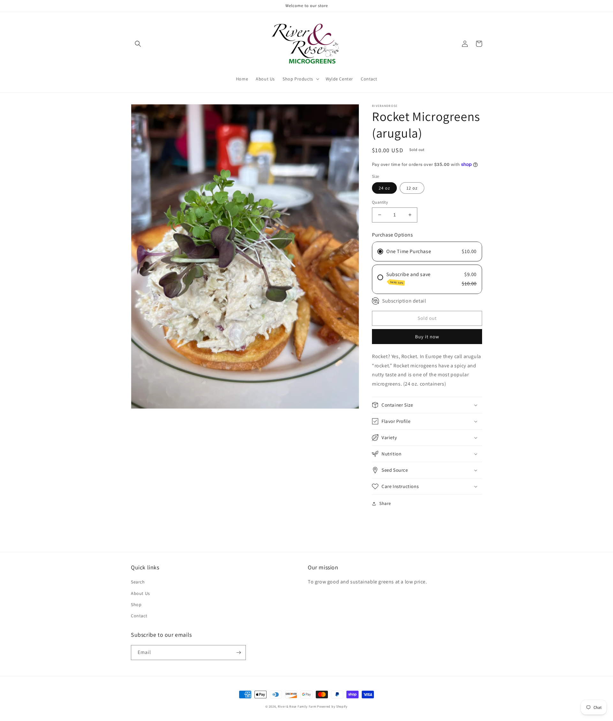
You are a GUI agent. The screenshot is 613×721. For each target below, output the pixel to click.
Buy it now (427, 337)
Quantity (380, 202)
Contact (139, 616)
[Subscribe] (238, 652)
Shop (136, 604)
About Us (140, 593)
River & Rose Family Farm (297, 706)
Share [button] (385, 503)
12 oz (412, 188)
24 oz (384, 188)
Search (138, 582)
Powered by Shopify (332, 706)
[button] (138, 44)
